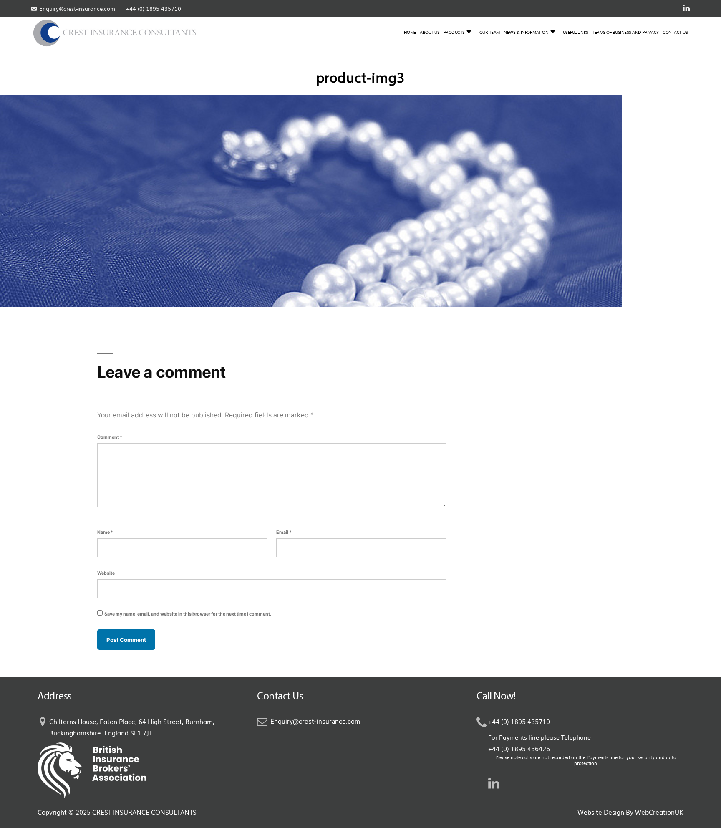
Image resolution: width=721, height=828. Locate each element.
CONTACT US (675, 32)
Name (105, 532)
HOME (410, 32)
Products (454, 32)
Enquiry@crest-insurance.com (77, 9)
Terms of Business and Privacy (625, 32)
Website (106, 573)
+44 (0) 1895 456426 (519, 748)
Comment (109, 437)
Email (284, 532)
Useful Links (575, 32)
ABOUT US (429, 32)
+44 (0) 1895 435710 (153, 9)
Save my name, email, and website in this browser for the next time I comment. (187, 614)
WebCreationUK (659, 812)
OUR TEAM (489, 32)
